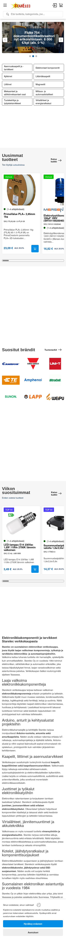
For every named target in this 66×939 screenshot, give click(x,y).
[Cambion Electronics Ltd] (11, 364)
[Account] (54, 5)
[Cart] (61, 5)
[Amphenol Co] (33, 380)
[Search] (33, 14)
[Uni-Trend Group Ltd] (55, 364)
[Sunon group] (11, 396)
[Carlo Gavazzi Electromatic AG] (33, 364)
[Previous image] (7, 191)
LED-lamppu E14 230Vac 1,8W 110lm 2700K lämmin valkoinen (20, 547)
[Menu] (5, 5)
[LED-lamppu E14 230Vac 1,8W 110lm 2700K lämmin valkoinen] (21, 523)
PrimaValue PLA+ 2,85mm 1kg (19, 215)
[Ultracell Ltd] (55, 380)
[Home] (21, 5)
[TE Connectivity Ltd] (11, 380)
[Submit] (35, 248)
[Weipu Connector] (55, 397)
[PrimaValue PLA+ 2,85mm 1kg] (21, 190)
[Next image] (35, 191)
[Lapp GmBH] (33, 396)
